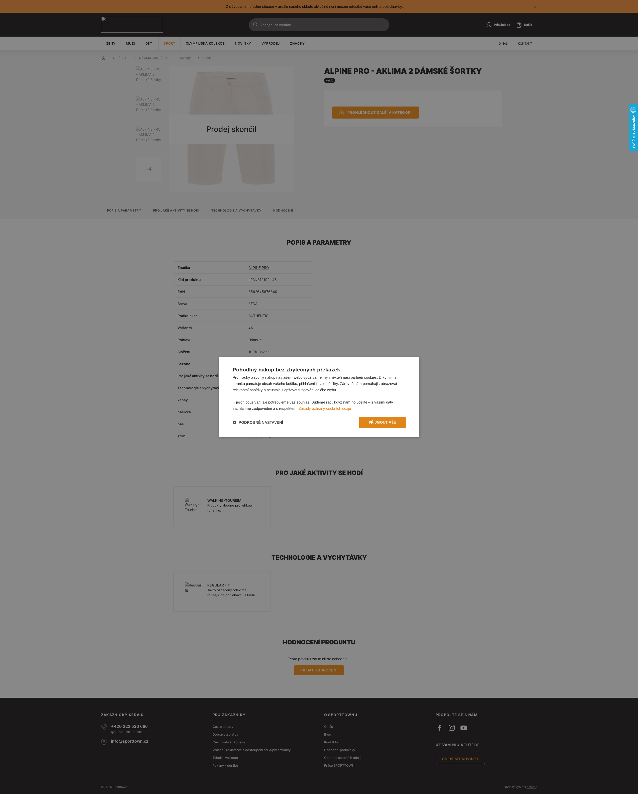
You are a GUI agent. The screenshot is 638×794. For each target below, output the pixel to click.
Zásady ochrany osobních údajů (325, 408)
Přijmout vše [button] (382, 422)
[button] (258, 422)
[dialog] (319, 397)
